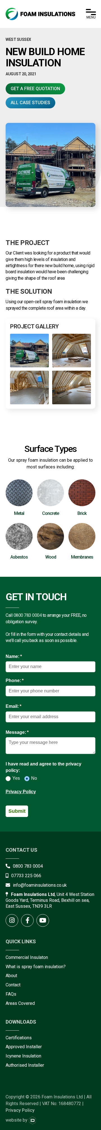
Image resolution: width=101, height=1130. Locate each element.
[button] (91, 14)
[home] (40, 14)
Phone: (24, 680)
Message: (26, 732)
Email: (23, 706)
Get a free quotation (35, 88)
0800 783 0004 (27, 615)
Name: (23, 656)
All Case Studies (30, 102)
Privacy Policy (21, 791)
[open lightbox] (29, 350)
